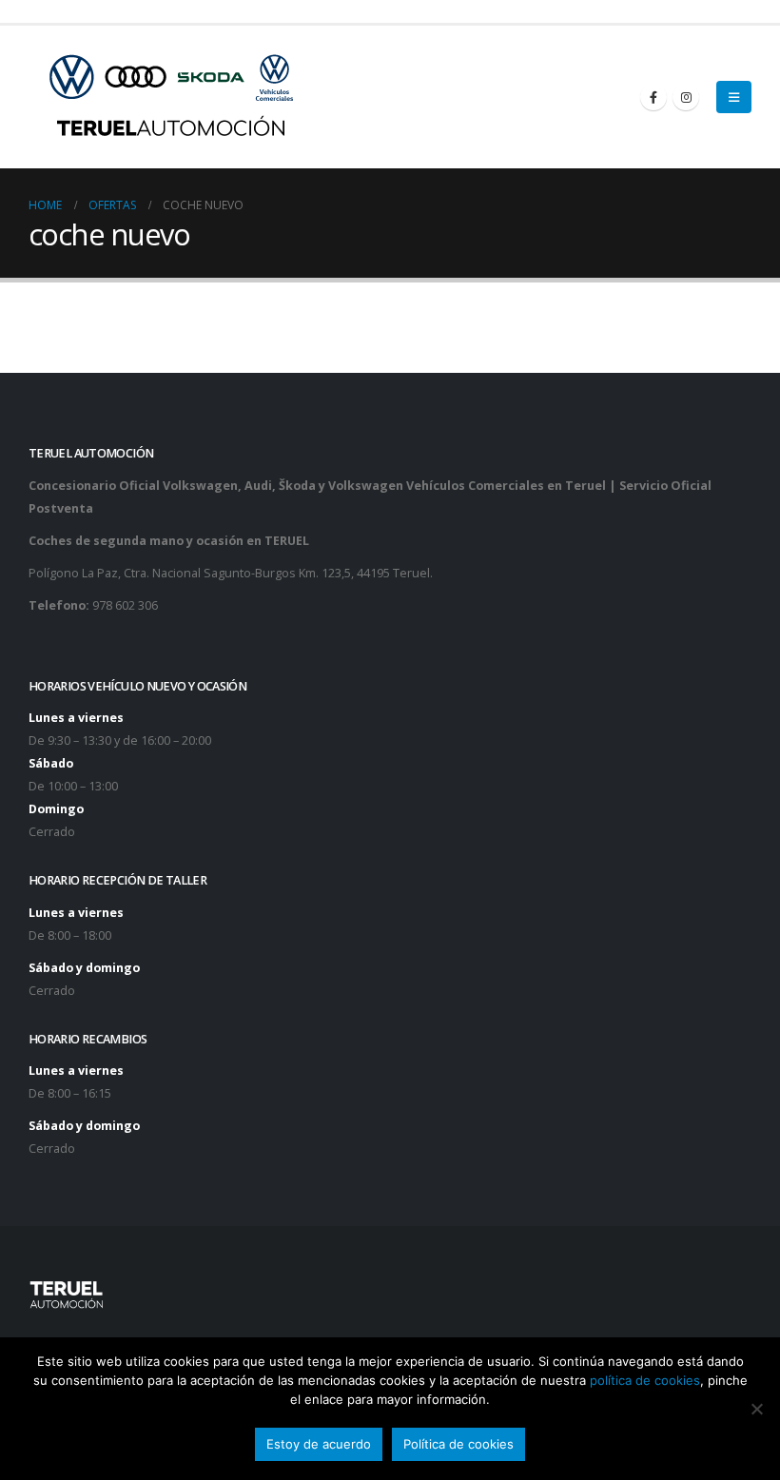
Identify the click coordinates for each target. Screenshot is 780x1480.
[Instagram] (686, 97)
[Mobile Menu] (733, 97)
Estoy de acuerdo (318, 1443)
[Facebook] (653, 97)
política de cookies (645, 1380)
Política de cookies (458, 1443)
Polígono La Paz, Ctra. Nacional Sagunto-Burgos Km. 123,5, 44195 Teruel (229, 573)
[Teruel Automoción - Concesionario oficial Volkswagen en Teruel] (172, 97)
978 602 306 (125, 605)
